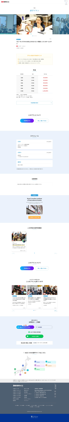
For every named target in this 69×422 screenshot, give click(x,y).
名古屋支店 (50, 365)
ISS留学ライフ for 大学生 (17, 395)
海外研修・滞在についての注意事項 (41, 397)
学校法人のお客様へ (16, 398)
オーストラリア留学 (41, 405)
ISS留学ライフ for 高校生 (17, 393)
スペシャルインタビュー (28, 393)
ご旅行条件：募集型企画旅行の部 (41, 392)
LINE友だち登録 (35, 336)
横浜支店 (49, 362)
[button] (55, 310)
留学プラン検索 (26, 388)
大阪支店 (38, 365)
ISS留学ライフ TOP (16, 388)
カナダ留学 (17, 405)
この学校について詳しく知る (34, 217)
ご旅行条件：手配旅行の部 (40, 395)
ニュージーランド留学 (49, 405)
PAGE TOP (55, 386)
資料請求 (40, 327)
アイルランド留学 (34, 405)
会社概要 (25, 395)
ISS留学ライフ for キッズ (17, 390)
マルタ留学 (31, 406)
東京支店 (38, 362)
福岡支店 (38, 369)
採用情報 (25, 397)
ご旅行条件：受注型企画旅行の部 (41, 394)
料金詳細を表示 (34, 103)
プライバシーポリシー (27, 398)
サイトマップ (26, 400)
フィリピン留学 (37, 406)
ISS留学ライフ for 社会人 (17, 397)
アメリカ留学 (22, 405)
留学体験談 (26, 392)
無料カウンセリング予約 (25, 327)
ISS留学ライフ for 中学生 (17, 392)
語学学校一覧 (26, 390)
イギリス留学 (28, 405)
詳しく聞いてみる (42, 120)
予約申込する (27, 120)
